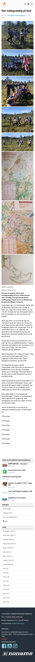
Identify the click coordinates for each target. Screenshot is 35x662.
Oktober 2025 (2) (8, 539)
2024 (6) (5, 569)
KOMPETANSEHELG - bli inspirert (18, 464)
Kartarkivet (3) (7, 513)
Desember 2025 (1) (9, 531)
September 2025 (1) (9, 544)
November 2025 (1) (9, 535)
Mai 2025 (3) (7, 552)
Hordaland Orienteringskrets (16, 15)
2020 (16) (6, 585)
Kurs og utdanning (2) (10, 517)
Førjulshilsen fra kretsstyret (17, 498)
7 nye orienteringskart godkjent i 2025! (20, 491)
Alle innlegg (7, 509)
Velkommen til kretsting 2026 (11, 477)
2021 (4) (5, 581)
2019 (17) (6, 589)
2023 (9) (5, 573)
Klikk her (4, 639)
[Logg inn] (28, 4)
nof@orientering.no (18, 623)
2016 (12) (6, 602)
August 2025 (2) (8, 548)
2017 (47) (6, 598)
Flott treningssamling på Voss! (16, 10)
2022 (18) (6, 577)
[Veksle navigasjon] (32, 4)
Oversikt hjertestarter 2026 (16, 470)
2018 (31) (6, 594)
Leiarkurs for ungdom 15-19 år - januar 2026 (20, 484)
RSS (5, 521)
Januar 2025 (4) (8, 564)
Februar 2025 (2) (8, 560)
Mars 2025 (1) (7, 556)
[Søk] (25, 4)
